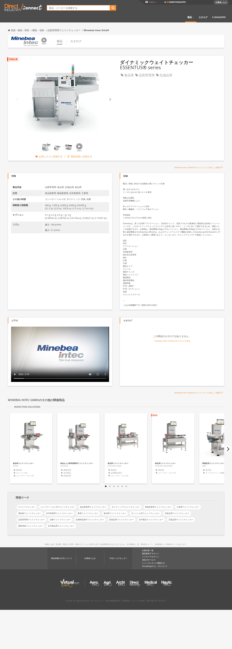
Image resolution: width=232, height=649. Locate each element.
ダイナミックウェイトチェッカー (126, 507)
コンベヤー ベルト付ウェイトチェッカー (57, 507)
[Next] (110, 99)
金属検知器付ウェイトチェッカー (90, 519)
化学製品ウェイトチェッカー (151, 519)
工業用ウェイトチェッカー (188, 507)
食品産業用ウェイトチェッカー (93, 507)
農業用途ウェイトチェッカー (30, 526)
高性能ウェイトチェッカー (29, 513)
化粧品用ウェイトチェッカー (177, 513)
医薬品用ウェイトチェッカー (121, 519)
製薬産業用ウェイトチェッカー (158, 507)
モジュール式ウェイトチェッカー (145, 513)
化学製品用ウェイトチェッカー (61, 526)
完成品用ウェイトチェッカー (181, 519)
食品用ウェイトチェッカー (115, 513)
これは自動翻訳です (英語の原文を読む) (140, 305)
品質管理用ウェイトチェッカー (31, 519)
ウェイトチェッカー (26, 507)
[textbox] (78, 8)
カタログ (203, 17)
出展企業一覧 (147, 550)
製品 (189, 17)
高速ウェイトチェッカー (88, 513)
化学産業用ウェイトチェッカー (59, 513)
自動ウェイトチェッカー (60, 519)
